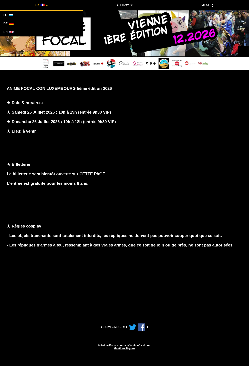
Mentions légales (124, 348)
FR (38, 5)
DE (6, 23)
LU (6, 15)
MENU (205, 5)
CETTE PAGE (92, 174)
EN (6, 32)
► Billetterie (124, 5)
